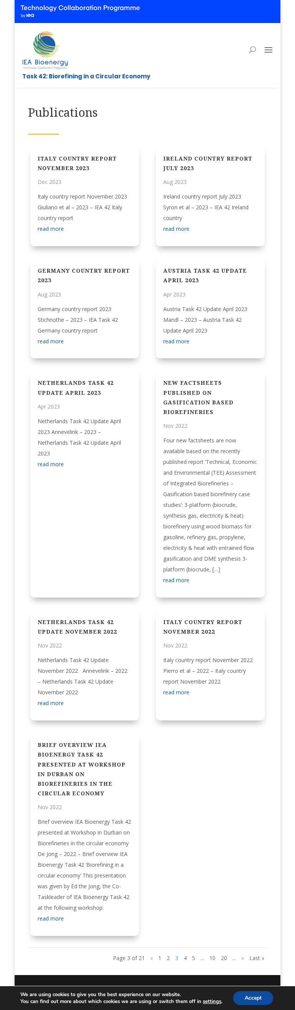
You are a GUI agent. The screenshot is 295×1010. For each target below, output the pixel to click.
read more (51, 228)
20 (224, 958)
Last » (256, 958)
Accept (253, 998)
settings (212, 1001)
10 (212, 958)
